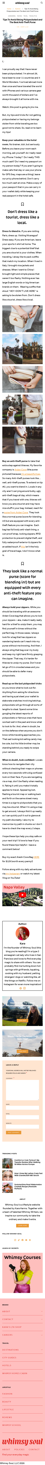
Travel (26, 16)
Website (9, 1123)
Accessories (11, 16)
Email (8, 1114)
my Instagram (12, 873)
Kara (18, 27)
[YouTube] (26, 1240)
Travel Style (33, 16)
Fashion (18, 9)
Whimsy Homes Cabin (14, 1373)
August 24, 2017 (25, 1044)
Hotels (6, 1365)
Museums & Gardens (22, 1001)
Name (8, 1104)
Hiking (19, 1034)
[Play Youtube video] (22, 895)
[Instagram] (15, 1240)
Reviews (7, 1417)
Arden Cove (21, 469)
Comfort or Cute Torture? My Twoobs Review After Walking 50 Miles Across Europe (27, 1162)
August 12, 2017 (25, 1013)
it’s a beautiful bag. (31, 473)
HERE (36, 857)
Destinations (10, 1349)
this (23, 546)
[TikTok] (18, 1240)
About (6, 1311)
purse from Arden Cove (16, 512)
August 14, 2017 (24, 27)
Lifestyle (8, 1409)
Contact (7, 1319)
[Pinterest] (30, 1240)
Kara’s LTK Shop (11, 1327)
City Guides (9, 1357)
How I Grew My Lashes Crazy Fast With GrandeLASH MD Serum (28, 1174)
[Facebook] (22, 1240)
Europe (13, 1001)
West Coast (32, 1034)
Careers (7, 1335)
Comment (9, 1078)
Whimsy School (11, 1425)
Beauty (6, 1401)
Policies (19, 1449)
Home (9, 9)
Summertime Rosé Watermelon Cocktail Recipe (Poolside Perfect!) (28, 1186)
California (12, 1034)
